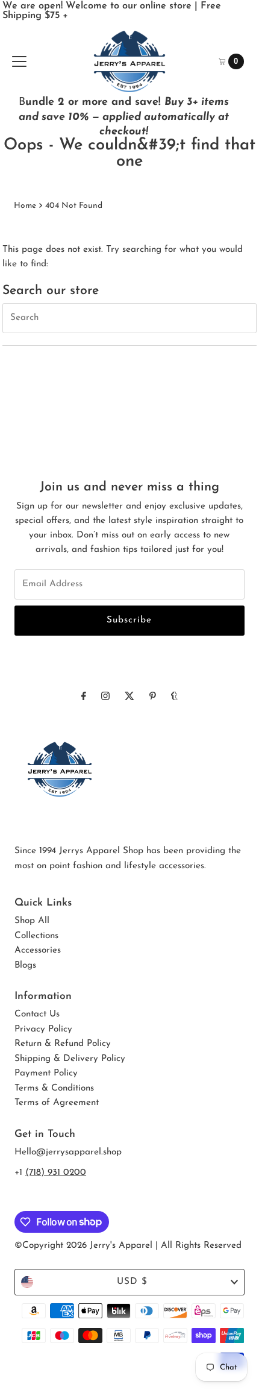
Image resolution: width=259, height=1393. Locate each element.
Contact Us (37, 1014)
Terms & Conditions (54, 1088)
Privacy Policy (43, 1029)
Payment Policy (46, 1073)
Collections (36, 936)
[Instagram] (105, 697)
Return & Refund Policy (62, 1043)
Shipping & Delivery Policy (69, 1058)
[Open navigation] (19, 61)
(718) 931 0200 (55, 1172)
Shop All (31, 920)
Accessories (37, 950)
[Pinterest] (152, 697)
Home (25, 206)
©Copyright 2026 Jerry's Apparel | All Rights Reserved (128, 1245)
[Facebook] (83, 697)
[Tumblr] (174, 697)
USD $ (132, 1281)
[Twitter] (129, 697)
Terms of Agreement (56, 1102)
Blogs (25, 965)
